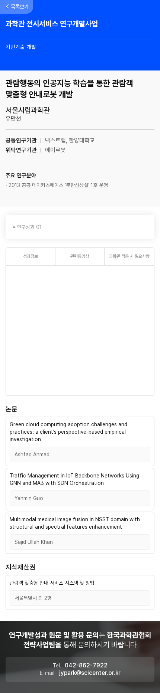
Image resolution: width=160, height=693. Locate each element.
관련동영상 (79, 256)
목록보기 (20, 7)
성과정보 (30, 256)
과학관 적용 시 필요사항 (129, 256)
